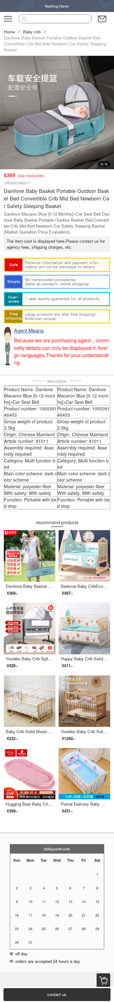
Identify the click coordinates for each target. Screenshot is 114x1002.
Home (9, 32)
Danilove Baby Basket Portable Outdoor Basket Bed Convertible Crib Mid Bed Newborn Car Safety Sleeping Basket (55, 44)
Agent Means (29, 330)
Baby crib (32, 32)
